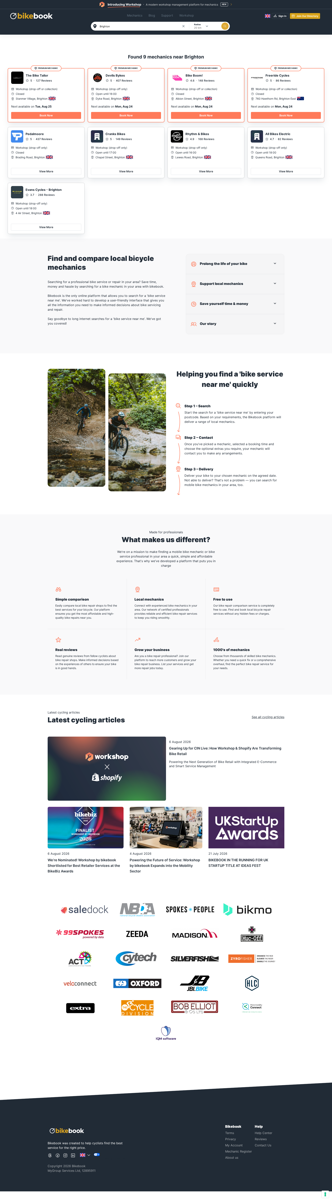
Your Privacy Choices (109, 1158)
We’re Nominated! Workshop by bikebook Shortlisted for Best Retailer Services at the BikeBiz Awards (84, 865)
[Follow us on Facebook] (57, 1157)
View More (46, 171)
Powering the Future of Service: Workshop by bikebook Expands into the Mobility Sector (165, 865)
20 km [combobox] (197, 27)
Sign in (282, 16)
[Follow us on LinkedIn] (73, 1157)
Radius (197, 24)
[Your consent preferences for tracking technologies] (325, 1194)
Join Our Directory (307, 16)
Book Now (46, 115)
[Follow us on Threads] (50, 1157)
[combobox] (141, 26)
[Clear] (183, 26)
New (224, 4)
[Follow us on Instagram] (65, 1157)
